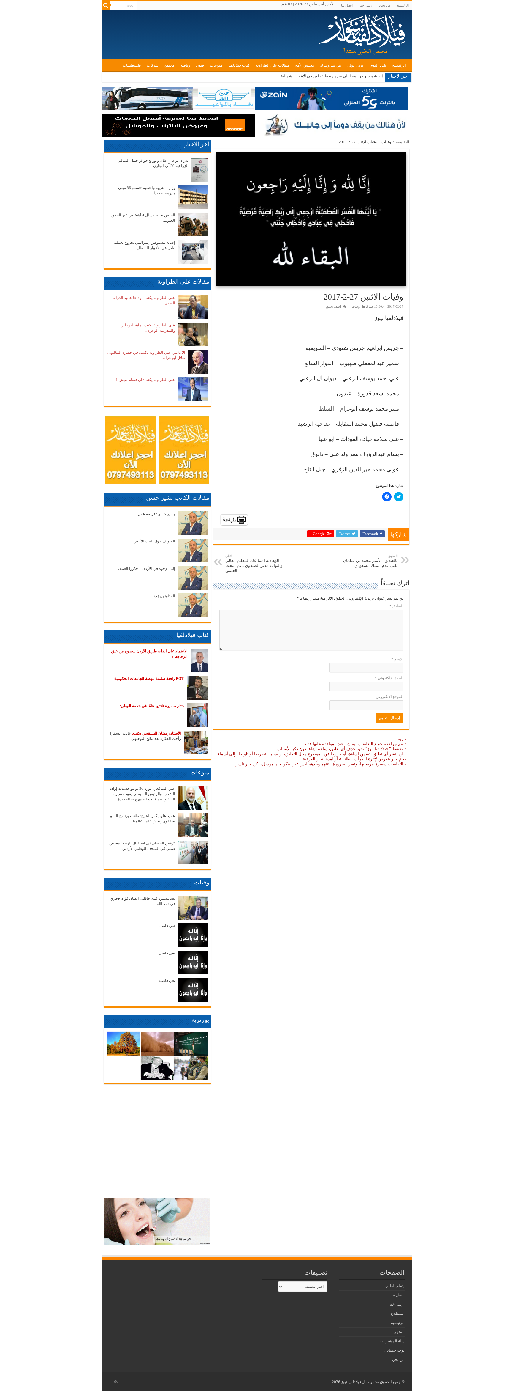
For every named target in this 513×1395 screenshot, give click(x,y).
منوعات (216, 65)
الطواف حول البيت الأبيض (154, 541)
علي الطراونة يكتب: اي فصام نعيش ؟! (144, 380)
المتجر (399, 1332)
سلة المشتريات (392, 1341)
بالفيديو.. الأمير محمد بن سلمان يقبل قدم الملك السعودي (370, 561)
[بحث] (106, 5)
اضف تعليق (333, 306)
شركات (153, 65)
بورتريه (200, 1019)
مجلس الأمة (304, 65)
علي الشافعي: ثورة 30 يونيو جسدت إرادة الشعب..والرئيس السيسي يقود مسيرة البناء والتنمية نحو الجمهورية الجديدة (142, 793)
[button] (311, 219)
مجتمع (169, 65)
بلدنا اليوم (378, 65)
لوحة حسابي (394, 1350)
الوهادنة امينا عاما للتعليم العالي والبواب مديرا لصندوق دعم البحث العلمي (254, 563)
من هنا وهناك (330, 65)
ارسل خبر (366, 5)
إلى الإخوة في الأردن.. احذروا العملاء (146, 568)
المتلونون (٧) (164, 596)
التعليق (396, 606)
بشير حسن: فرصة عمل (156, 514)
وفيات (386, 142)
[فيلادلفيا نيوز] (362, 33)
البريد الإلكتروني (389, 678)
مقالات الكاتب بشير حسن (177, 497)
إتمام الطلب (395, 1286)
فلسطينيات (132, 65)
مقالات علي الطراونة (272, 65)
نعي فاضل (167, 953)
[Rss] (116, 1381)
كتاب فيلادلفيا (239, 65)
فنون (200, 65)
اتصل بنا (347, 5)
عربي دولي (356, 65)
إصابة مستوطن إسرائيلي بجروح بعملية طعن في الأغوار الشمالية (332, 76)
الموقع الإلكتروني (389, 696)
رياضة (185, 65)
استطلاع (398, 1313)
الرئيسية (402, 5)
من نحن (384, 5)
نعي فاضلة (167, 926)
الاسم (397, 659)
